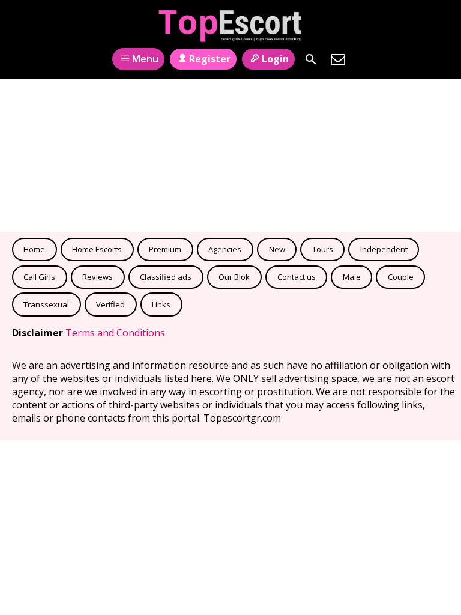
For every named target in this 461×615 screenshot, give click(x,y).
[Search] (311, 59)
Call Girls (39, 276)
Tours (322, 249)
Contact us (296, 276)
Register (209, 58)
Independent (384, 249)
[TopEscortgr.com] (231, 26)
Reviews (97, 276)
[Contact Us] (338, 59)
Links (161, 304)
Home (34, 249)
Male (352, 276)
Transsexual (46, 304)
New (277, 249)
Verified (110, 304)
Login (275, 58)
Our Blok (234, 276)
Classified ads (165, 276)
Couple (401, 276)
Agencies (224, 249)
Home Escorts (97, 249)
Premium (165, 249)
